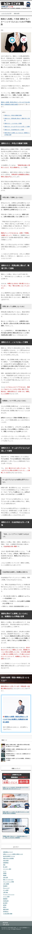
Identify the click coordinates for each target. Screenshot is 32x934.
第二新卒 (5, 867)
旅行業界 (5, 903)
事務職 (4, 875)
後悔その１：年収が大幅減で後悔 (13, 115)
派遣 (4, 864)
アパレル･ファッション (8, 894)
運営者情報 (5, 922)
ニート (4, 871)
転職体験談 (5, 862)
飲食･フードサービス (8, 879)
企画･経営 (5, 877)
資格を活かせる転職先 (8, 858)
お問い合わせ (6, 924)
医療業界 (5, 898)
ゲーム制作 (5, 890)
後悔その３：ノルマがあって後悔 (13, 123)
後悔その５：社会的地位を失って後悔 (14, 129)
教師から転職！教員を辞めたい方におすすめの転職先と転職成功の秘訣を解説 (15, 719)
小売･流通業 (6, 883)
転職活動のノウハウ (8, 852)
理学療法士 (5, 911)
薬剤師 (4, 905)
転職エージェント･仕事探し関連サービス (13, 854)
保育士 (4, 907)
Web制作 (5, 886)
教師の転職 (5, 909)
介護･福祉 (5, 892)
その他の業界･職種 (7, 913)
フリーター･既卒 (7, 869)
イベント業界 (6, 896)
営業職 (4, 873)
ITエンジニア (6, 888)
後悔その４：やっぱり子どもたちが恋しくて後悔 (17, 126)
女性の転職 (5, 860)
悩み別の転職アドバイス (9, 856)
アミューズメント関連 (8, 881)
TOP (7, 13)
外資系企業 (5, 901)
